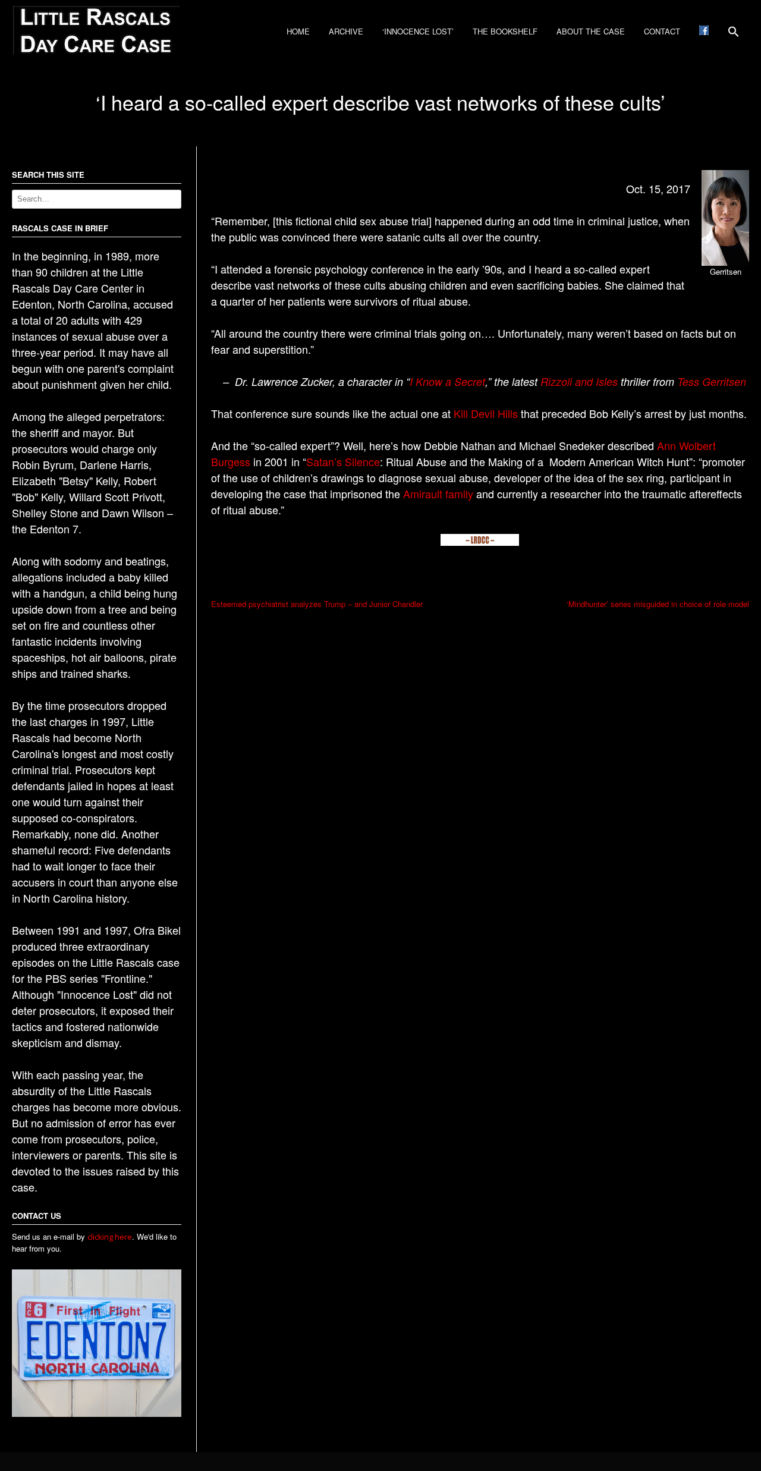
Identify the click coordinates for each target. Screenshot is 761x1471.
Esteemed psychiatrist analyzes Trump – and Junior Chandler (317, 603)
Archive (346, 31)
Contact (662, 31)
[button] (733, 36)
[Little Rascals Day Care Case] (96, 51)
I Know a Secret (447, 381)
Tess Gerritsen (711, 381)
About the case (590, 31)
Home (298, 31)
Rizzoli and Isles (579, 381)
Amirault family (438, 493)
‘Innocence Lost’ (418, 31)
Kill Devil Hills (486, 413)
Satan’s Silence (343, 461)
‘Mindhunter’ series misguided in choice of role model (658, 603)
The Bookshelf (505, 31)
